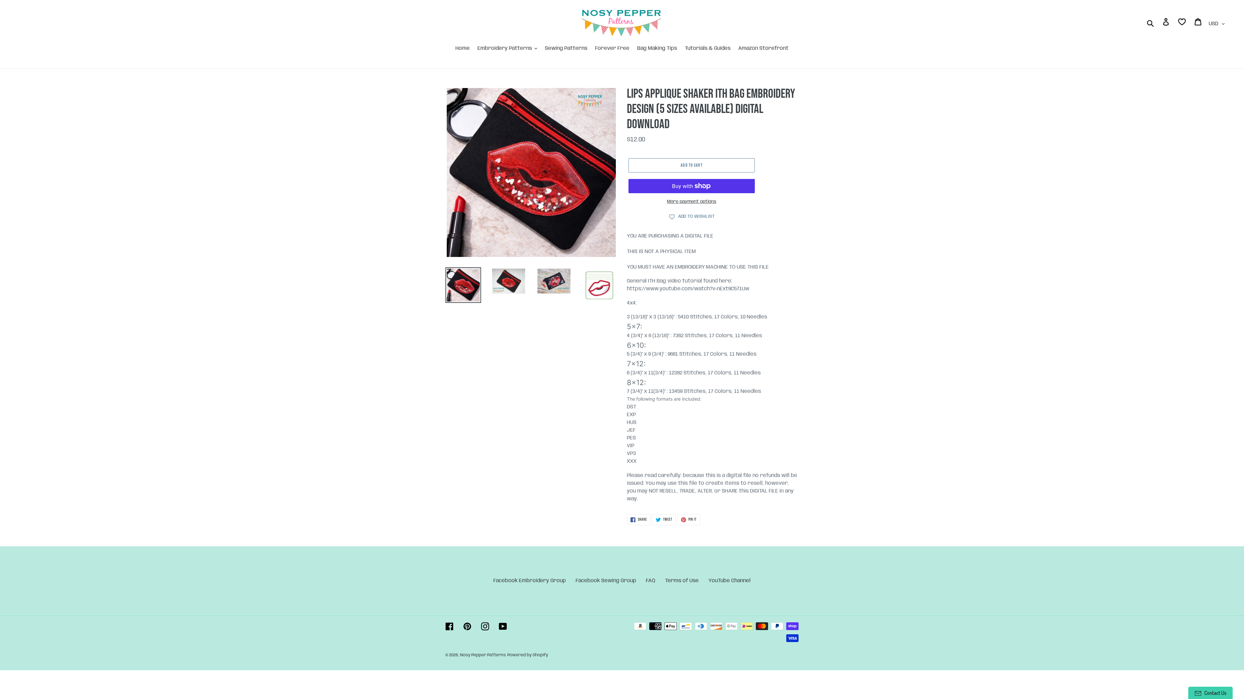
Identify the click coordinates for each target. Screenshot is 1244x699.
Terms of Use (682, 580)
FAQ (650, 580)
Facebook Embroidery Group (529, 580)
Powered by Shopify (527, 655)
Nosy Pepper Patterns (483, 655)
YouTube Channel (729, 580)
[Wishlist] (1182, 23)
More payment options (691, 201)
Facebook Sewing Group (606, 580)
